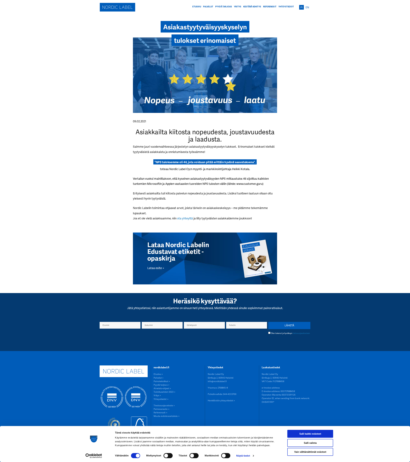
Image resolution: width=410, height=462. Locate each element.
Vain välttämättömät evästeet (310, 451)
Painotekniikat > (162, 381)
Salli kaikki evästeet (310, 433)
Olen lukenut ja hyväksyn (290, 333)
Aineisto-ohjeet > (162, 388)
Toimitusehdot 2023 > (164, 391)
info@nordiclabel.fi (217, 381)
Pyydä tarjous (223, 6)
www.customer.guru (249, 184)
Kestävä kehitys (252, 6)
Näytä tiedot (243, 455)
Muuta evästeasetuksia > (166, 415)
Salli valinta (310, 443)
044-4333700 (229, 394)
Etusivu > (158, 374)
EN (307, 7)
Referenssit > (160, 412)
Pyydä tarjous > (161, 384)
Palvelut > (159, 377)
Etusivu (196, 6)
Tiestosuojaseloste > (164, 405)
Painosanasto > (161, 408)
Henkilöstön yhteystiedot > (221, 400)
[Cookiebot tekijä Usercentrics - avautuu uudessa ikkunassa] (94, 455)
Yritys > (157, 395)
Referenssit (269, 6)
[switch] (168, 455)
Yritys (237, 6)
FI (301, 7)
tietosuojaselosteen (301, 333)
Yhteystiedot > (161, 399)
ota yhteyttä (185, 218)
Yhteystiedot (286, 6)
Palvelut (208, 6)
